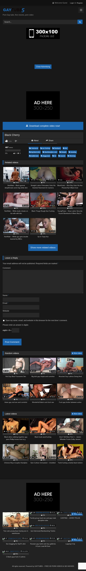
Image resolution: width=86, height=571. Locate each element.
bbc (66, 148)
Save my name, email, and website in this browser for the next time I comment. (36, 320)
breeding (73, 152)
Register (80, 3)
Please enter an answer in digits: (16, 325)
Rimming (72, 156)
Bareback (57, 148)
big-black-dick (35, 152)
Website (6, 311)
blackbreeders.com (51, 152)
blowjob (63, 152)
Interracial (34, 148)
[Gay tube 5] (43, 10)
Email (5, 303)
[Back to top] (79, 564)
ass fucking (46, 148)
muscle (62, 156)
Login (72, 3)
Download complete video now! (44, 126)
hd (55, 156)
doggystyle (46, 156)
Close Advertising (43, 67)
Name (6, 295)
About (35, 140)
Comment (6, 268)
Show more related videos (43, 247)
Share (50, 140)
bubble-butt (34, 156)
